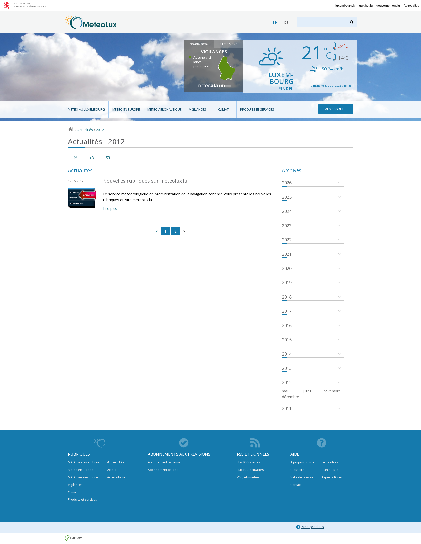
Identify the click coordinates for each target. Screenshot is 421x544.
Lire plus (110, 208)
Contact (295, 484)
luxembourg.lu (345, 5)
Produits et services (257, 109)
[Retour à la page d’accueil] (90, 27)
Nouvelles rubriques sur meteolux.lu (145, 181)
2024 (287, 211)
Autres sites (411, 5)
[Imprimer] (92, 157)
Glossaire (297, 470)
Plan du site (330, 470)
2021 (287, 254)
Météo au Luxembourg (86, 109)
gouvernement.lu (388, 5)
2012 (100, 129)
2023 (287, 225)
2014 (287, 354)
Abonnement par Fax (163, 470)
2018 (287, 297)
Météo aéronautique (164, 109)
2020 (287, 268)
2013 (287, 368)
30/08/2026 (199, 44)
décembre (290, 396)
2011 (287, 408)
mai (285, 390)
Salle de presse (301, 477)
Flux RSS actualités (250, 470)
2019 (287, 282)
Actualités (85, 129)
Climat (223, 109)
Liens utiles (330, 462)
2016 (287, 325)
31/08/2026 (229, 44)
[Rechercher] (352, 22)
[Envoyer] (108, 157)
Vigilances (197, 109)
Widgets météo (248, 477)
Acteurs (112, 470)
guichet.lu (366, 5)
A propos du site (302, 462)
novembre (332, 390)
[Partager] (76, 157)
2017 (287, 311)
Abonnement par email (164, 462)
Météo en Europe (126, 109)
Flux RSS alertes (248, 462)
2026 (287, 183)
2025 (287, 197)
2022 (287, 240)
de (286, 22)
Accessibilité (116, 477)
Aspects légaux (333, 477)
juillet (307, 390)
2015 (287, 340)
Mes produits (312, 526)
